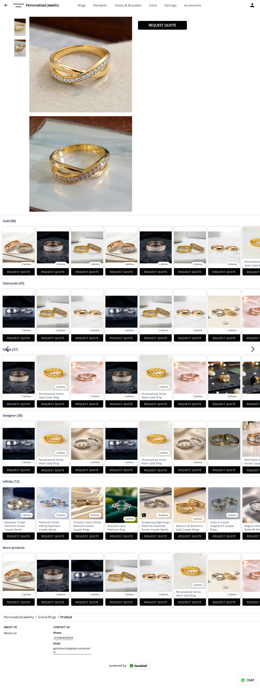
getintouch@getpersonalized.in (72, 650)
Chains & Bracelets (128, 5)
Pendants (100, 5)
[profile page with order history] (252, 5)
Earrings (171, 5)
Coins (153, 5)
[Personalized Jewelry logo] (18, 5)
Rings (82, 5)
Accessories (192, 5)
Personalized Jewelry (42, 5)
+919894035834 (63, 638)
